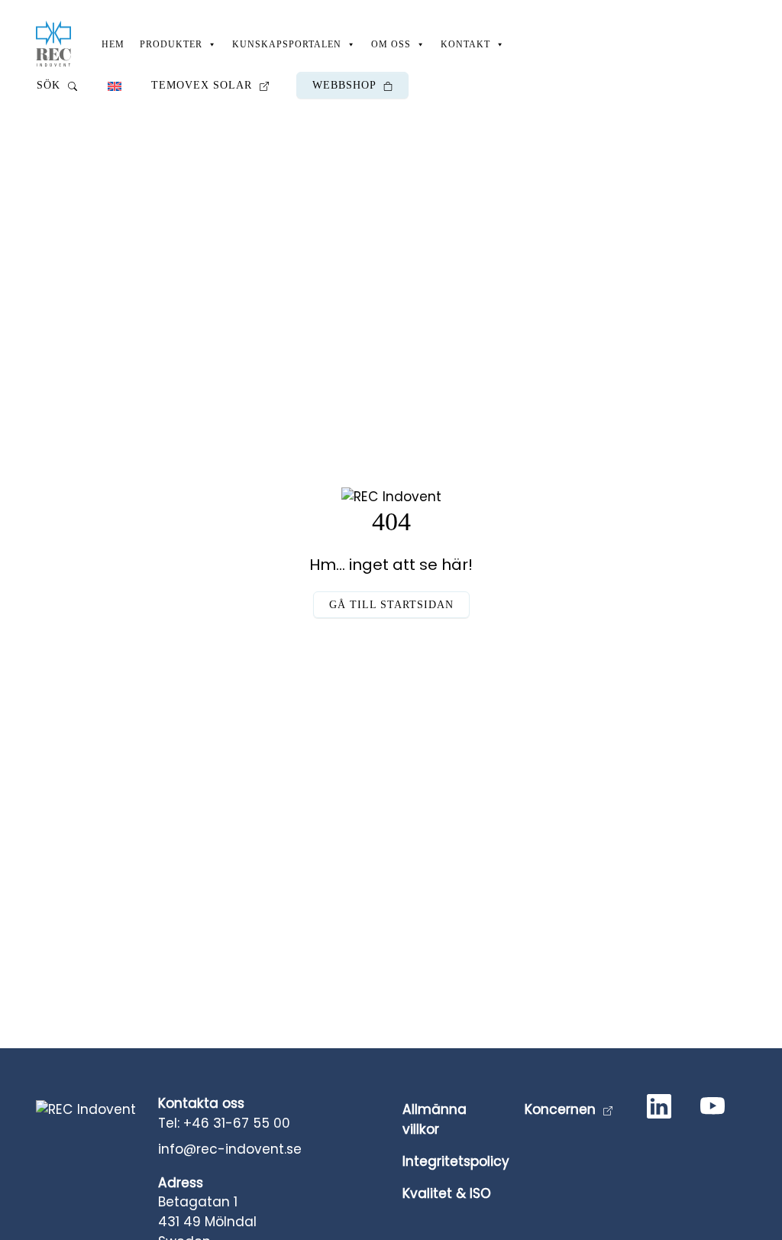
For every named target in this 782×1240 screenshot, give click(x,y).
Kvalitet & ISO (446, 1193)
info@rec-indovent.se (230, 1149)
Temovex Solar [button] (203, 85)
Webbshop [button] (346, 85)
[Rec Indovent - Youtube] (715, 1109)
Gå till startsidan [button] (391, 604)
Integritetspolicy (455, 1161)
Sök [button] (50, 85)
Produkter (171, 44)
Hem (113, 44)
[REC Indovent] (53, 43)
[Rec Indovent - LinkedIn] (662, 1109)
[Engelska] (114, 85)
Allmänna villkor (434, 1119)
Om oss (391, 44)
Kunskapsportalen (286, 44)
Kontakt (465, 44)
